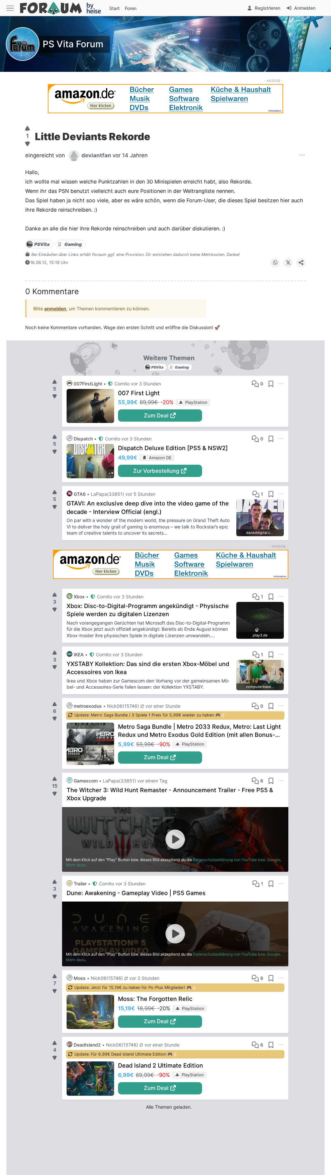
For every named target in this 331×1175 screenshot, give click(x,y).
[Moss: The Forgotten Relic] (92, 1012)
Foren (130, 8)
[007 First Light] (92, 406)
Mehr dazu (75, 864)
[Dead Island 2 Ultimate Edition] (92, 1078)
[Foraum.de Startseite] (63, 8)
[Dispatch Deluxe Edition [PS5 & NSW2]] (92, 461)
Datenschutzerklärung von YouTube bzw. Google (236, 859)
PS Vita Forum (73, 44)
